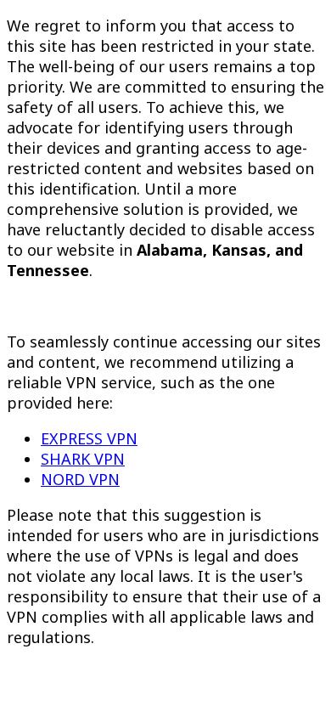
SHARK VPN (83, 459)
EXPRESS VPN (89, 438)
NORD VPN (80, 479)
